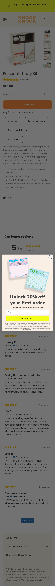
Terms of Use (18, 326)
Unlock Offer (27, 318)
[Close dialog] (50, 257)
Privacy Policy (9, 326)
